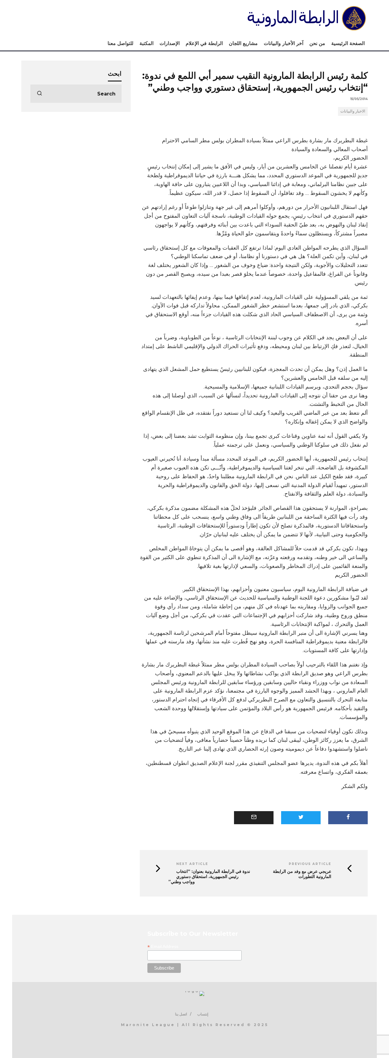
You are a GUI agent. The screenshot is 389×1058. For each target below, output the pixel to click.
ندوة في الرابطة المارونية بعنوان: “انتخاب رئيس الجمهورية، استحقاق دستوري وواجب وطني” (209, 876)
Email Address (162, 946)
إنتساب (202, 1014)
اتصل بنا (181, 1014)
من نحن (317, 43)
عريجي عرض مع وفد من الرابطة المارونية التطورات (302, 874)
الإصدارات (170, 43)
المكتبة (146, 43)
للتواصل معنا (120, 43)
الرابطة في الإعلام (204, 43)
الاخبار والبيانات (352, 111)
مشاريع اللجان (243, 43)
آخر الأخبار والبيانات (283, 43)
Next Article (192, 864)
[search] (39, 94)
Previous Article (310, 864)
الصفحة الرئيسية (348, 43)
